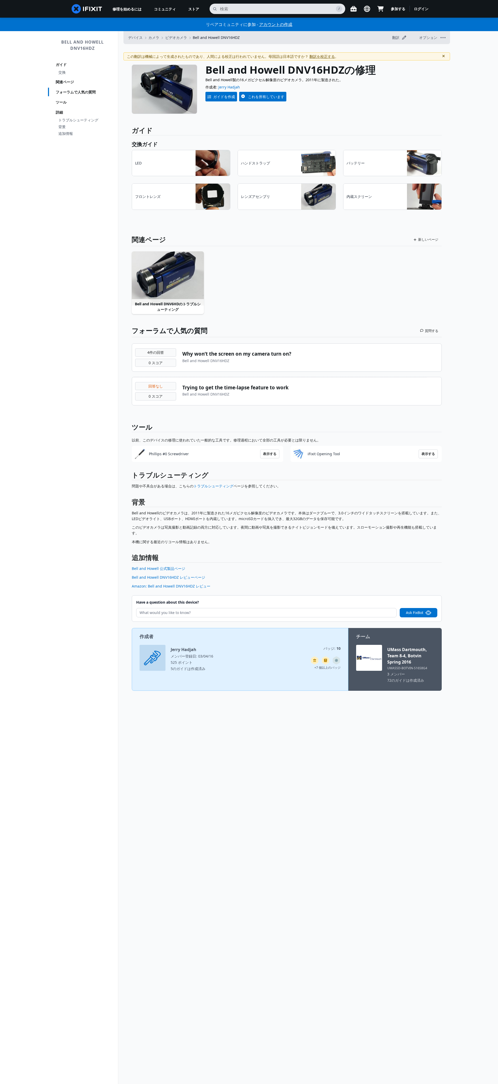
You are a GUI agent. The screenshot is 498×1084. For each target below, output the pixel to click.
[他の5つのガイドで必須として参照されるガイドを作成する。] (314, 660)
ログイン (421, 8)
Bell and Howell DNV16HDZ (82, 45)
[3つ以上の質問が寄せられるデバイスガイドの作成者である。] (336, 660)
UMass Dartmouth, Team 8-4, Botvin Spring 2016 (407, 656)
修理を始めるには (127, 8)
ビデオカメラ (176, 37)
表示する (269, 453)
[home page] (87, 8)
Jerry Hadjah (229, 87)
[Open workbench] (353, 9)
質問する (431, 330)
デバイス (135, 37)
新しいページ (428, 239)
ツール (61, 102)
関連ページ (65, 81)
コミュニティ (165, 8)
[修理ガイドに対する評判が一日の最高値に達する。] (325, 660)
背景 (62, 126)
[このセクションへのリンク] (129, 476)
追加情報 (65, 133)
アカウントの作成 (275, 24)
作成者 (147, 636)
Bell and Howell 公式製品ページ (158, 568)
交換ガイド (145, 144)
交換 (62, 72)
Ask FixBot (414, 612)
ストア (193, 8)
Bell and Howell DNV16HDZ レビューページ (168, 577)
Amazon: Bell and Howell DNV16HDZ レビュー (171, 586)
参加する (398, 8)
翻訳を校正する (322, 56)
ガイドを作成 (224, 96)
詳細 (59, 112)
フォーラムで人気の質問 (76, 91)
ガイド (61, 64)
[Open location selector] (367, 9)
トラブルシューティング (78, 120)
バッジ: (332, 648)
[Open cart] (380, 9)
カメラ (153, 37)
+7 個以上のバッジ (327, 667)
